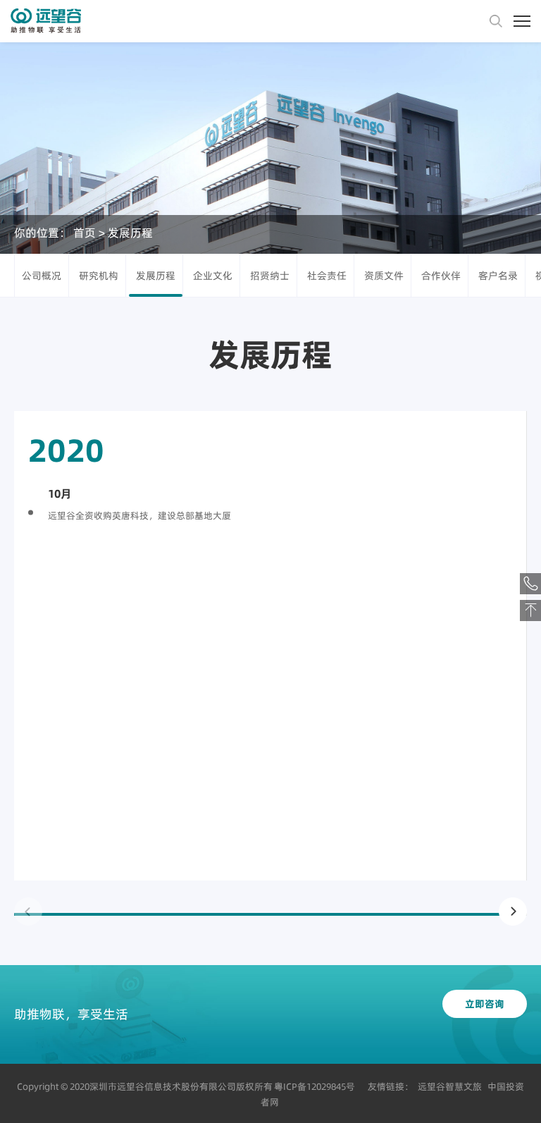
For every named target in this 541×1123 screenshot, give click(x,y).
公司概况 (41, 276)
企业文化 (212, 276)
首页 (84, 232)
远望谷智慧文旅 (450, 1086)
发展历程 (130, 232)
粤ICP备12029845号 (314, 1086)
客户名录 (498, 276)
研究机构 (98, 276)
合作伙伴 (441, 276)
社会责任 (327, 276)
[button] (513, 911)
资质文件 (384, 276)
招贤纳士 (270, 276)
